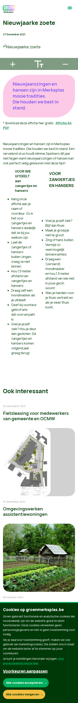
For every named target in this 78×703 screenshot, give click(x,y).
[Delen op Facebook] (6, 33)
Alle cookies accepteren (24, 683)
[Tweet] (6, 44)
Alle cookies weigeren (22, 694)
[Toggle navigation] (70, 9)
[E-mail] (6, 56)
